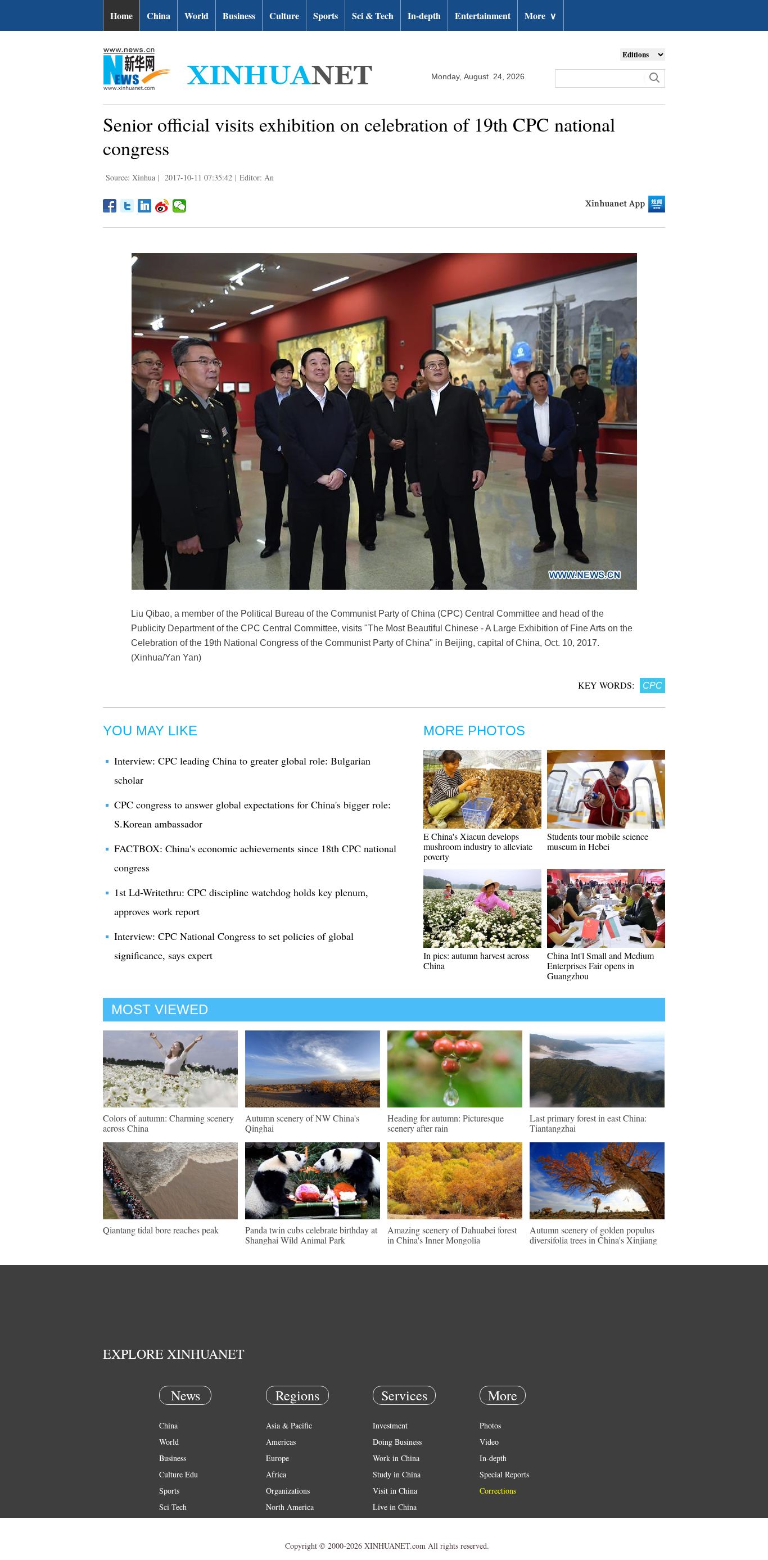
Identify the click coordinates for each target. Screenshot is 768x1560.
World (196, 15)
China (158, 15)
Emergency (391, 1523)
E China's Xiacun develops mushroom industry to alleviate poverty (477, 846)
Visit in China (395, 1490)
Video (489, 1441)
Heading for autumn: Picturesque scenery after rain (445, 1123)
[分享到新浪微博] (162, 205)
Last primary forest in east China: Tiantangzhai (588, 1123)
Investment (390, 1425)
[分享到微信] (180, 205)
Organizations (288, 1490)
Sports (325, 15)
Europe (277, 1458)
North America (290, 1507)
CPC (652, 685)
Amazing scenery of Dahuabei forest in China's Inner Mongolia (452, 1235)
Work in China (396, 1458)
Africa (276, 1474)
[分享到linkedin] (145, 205)
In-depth (424, 15)
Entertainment (483, 15)
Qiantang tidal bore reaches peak (161, 1230)
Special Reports (504, 1474)
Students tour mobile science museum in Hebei (597, 841)
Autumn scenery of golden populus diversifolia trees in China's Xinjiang (593, 1235)
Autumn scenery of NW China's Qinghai (302, 1123)
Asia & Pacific (289, 1425)
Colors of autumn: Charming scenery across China (168, 1123)
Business (239, 15)
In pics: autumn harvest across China (476, 960)
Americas (281, 1441)
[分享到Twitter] (127, 205)
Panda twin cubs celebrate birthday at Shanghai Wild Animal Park (311, 1235)
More (541, 15)
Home (121, 15)
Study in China (397, 1474)
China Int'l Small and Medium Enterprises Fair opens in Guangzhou (600, 965)
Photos (490, 1425)
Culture (284, 15)
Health (169, 1523)
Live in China (395, 1507)
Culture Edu (178, 1474)
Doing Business (397, 1441)
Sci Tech (173, 1507)
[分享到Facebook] (110, 205)
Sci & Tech (373, 15)
